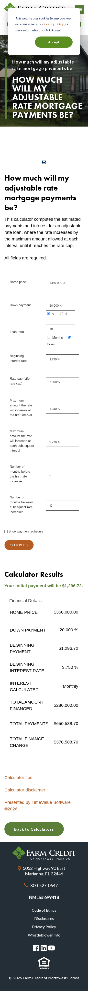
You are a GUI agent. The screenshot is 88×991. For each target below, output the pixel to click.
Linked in (44, 948)
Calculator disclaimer (24, 790)
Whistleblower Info (44, 935)
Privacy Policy (54, 24)
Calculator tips (18, 777)
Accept (53, 42)
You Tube (51, 948)
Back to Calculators (34, 829)
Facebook (36, 948)
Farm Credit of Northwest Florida (44, 853)
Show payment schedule (26, 531)
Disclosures (44, 918)
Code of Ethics (44, 910)
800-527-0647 (44, 885)
